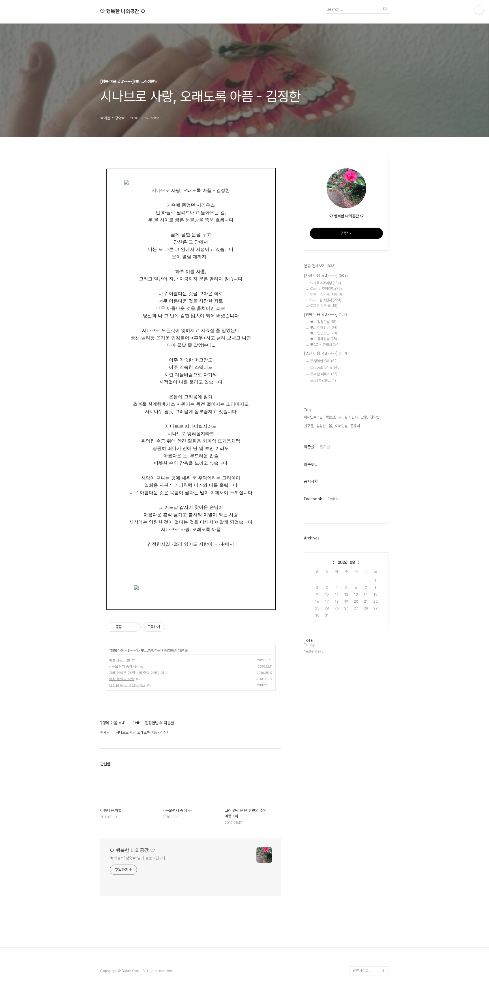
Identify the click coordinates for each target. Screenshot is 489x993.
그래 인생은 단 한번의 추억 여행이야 (136, 672)
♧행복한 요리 (324, 361)
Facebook (313, 499)
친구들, (309, 426)
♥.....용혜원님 (323, 339)
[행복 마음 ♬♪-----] (124, 650)
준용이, (356, 426)
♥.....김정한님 (150, 650)
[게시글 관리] (134, 627)
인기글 (325, 446)
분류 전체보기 (320, 266)
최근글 (309, 446)
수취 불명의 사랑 (121, 679)
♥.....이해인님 (323, 327)
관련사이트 (360, 970)
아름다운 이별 (119, 660)
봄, (331, 426)
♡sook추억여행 (326, 289)
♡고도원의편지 (325, 300)
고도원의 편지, (348, 417)
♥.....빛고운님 (323, 333)
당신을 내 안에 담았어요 (127, 685)
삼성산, (321, 426)
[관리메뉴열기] (479, 10)
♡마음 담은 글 (323, 306)
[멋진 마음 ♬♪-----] (325, 353)
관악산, (375, 417)
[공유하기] (127, 627)
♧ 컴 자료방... (323, 380)
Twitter (334, 499)
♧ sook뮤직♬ (325, 367)
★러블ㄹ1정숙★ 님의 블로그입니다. (138, 858)
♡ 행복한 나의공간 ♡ (122, 11)
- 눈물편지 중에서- (123, 666)
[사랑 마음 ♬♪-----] (326, 275)
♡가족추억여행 (325, 283)
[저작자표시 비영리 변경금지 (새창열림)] (172, 627)
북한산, (331, 417)
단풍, (364, 417)
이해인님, (341, 426)
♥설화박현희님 (325, 344)
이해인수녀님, (313, 417)
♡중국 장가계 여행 (326, 294)
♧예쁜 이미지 (323, 374)
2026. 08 (346, 562)
